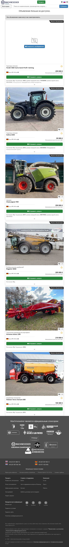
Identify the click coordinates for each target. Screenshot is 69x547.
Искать (64, 6)
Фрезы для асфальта (11, 472)
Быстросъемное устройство (27, 472)
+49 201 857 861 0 (43, 462)
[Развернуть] (34, 84)
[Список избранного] (62, 2)
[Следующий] (62, 109)
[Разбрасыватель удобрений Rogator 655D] (34, 243)
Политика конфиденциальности (42, 542)
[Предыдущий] (6, 109)
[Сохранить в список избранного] (61, 66)
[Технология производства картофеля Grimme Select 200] (34, 308)
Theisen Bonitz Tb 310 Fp (45, 472)
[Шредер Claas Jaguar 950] (34, 176)
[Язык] (64, 2)
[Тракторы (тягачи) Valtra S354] (34, 109)
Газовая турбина (59, 472)
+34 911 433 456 (43, 464)
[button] (67, 2)
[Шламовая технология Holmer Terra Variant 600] (34, 374)
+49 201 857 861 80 (15, 464)
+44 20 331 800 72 (14, 462)
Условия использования (57, 542)
